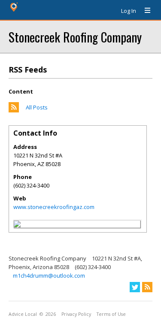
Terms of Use (111, 314)
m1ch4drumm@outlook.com (49, 275)
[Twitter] (135, 287)
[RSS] (147, 287)
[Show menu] (144, 11)
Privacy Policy (76, 314)
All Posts (37, 107)
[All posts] (14, 110)
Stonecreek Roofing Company (75, 36)
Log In (128, 11)
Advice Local (23, 314)
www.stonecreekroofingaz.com (53, 207)
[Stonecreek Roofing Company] (17, 225)
